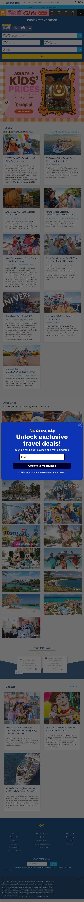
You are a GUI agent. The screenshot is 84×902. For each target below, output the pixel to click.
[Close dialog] (80, 425)
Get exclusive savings (42, 465)
